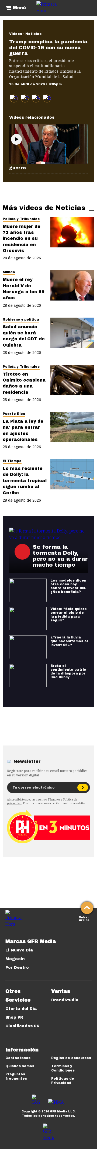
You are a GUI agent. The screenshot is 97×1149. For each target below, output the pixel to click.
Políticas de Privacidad (62, 1081)
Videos (15, 34)
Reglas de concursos (71, 1058)
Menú (19, 8)
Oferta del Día (21, 1009)
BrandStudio (64, 1000)
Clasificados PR (22, 1026)
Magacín (15, 959)
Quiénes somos (19, 1066)
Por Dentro (17, 968)
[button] (25, 98)
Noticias (33, 34)
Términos (54, 799)
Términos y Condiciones (63, 1068)
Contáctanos (17, 1058)
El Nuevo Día (19, 950)
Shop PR (14, 1017)
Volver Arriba (84, 918)
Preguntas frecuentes (16, 1076)
